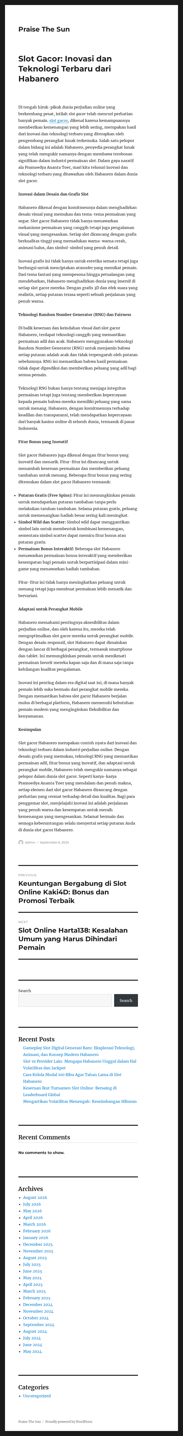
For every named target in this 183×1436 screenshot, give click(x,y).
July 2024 (32, 1338)
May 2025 (32, 1277)
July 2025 (32, 1264)
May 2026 (32, 1210)
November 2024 (38, 1311)
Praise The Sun (44, 29)
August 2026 (35, 1197)
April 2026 (33, 1217)
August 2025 (35, 1257)
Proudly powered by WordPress (68, 1422)
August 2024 (35, 1331)
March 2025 (34, 1291)
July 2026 (32, 1204)
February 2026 (37, 1231)
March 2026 (34, 1224)
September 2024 (38, 1324)
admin (30, 842)
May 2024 (32, 1351)
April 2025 (33, 1284)
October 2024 (36, 1318)
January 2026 (35, 1237)
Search (24, 990)
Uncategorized (37, 1395)
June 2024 (32, 1344)
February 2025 (37, 1297)
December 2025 (38, 1244)
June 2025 (32, 1271)
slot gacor (58, 120)
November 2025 (38, 1251)
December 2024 (38, 1304)
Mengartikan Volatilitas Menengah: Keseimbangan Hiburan (80, 1101)
